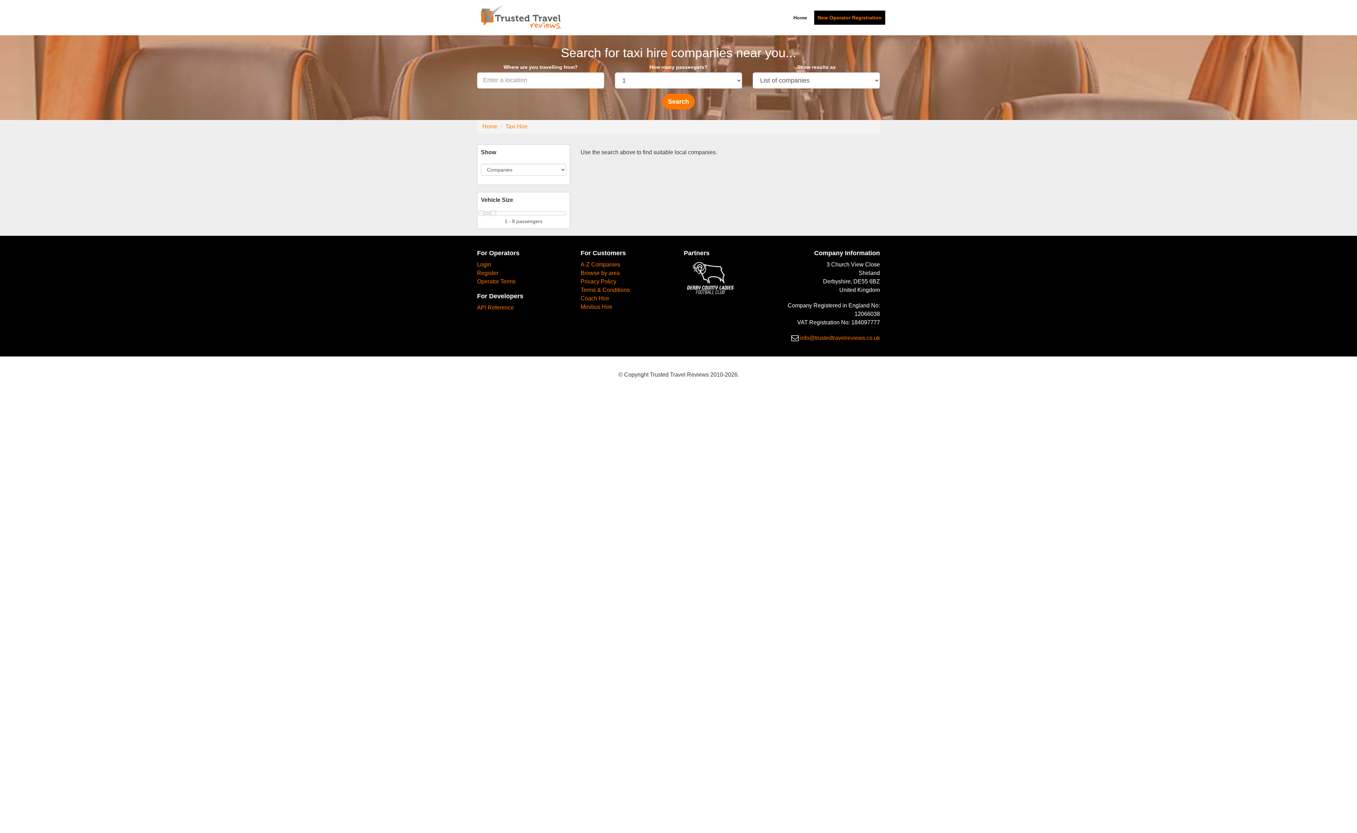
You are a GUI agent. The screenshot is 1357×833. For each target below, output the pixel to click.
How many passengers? (678, 67)
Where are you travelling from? (541, 67)
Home (800, 17)
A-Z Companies (600, 265)
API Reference (495, 308)
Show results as (816, 67)
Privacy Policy (598, 281)
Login (484, 265)
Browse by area (600, 273)
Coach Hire (595, 298)
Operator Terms (496, 281)
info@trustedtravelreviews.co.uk (840, 338)
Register (487, 273)
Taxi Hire (516, 127)
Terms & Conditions (605, 290)
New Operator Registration (850, 17)
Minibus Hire (596, 307)
